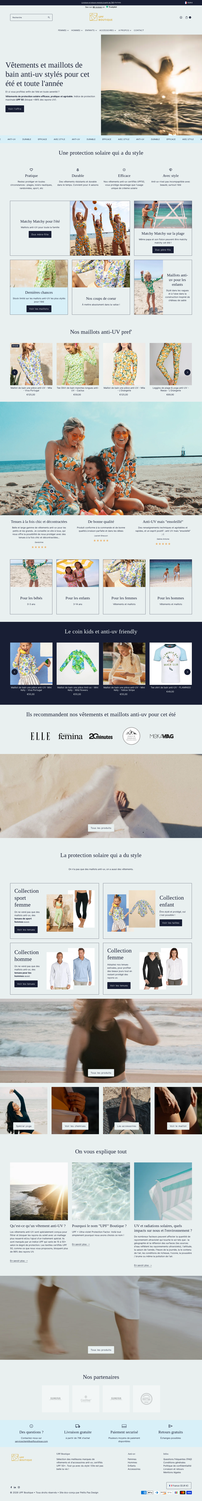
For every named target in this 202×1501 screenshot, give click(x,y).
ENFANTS (90, 30)
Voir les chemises (75, 1126)
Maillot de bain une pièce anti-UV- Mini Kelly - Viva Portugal (31, 688)
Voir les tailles (170, 922)
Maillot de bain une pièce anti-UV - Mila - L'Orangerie (124, 389)
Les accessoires (126, 1126)
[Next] (187, 372)
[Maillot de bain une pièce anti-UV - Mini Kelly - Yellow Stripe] (124, 664)
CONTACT (139, 30)
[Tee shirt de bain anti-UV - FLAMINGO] (171, 664)
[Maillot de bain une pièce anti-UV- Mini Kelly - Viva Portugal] (31, 664)
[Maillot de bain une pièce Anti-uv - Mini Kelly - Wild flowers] (78, 664)
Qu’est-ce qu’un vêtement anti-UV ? (38, 1226)
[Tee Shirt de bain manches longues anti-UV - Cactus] (78, 364)
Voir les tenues (26, 929)
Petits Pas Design (89, 1492)
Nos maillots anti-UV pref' (101, 332)
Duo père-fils (163, 249)
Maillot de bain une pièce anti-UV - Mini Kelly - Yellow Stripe (124, 688)
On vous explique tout (101, 1151)
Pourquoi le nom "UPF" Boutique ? (99, 1226)
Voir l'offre (14, 108)
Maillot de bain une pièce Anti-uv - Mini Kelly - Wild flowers (77, 688)
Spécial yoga (23, 1126)
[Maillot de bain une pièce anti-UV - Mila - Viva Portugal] (31, 364)
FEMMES (62, 30)
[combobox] (31, 17)
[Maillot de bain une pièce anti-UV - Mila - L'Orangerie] (124, 364)
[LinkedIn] (15, 1487)
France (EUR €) (180, 1485)
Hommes (132, 1462)
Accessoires (134, 1469)
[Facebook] (11, 1487)
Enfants (132, 1465)
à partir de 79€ (97, 3)
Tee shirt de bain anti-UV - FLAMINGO (171, 687)
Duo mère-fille (40, 234)
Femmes (132, 1459)
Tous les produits (101, 828)
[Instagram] (19, 1487)
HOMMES (75, 30)
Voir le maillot (178, 1126)
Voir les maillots (39, 308)
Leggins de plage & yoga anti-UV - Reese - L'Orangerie (171, 389)
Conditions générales (174, 1462)
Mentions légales (172, 1472)
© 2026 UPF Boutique (21, 1492)
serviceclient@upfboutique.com (31, 1441)
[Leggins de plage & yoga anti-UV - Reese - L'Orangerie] (171, 364)
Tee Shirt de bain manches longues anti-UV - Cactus (78, 389)
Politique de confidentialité (177, 1465)
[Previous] (15, 372)
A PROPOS (124, 30)
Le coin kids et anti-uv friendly (101, 631)
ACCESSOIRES (106, 30)
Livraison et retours (173, 1469)
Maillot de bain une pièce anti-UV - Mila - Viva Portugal (31, 389)
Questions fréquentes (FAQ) (177, 1459)
